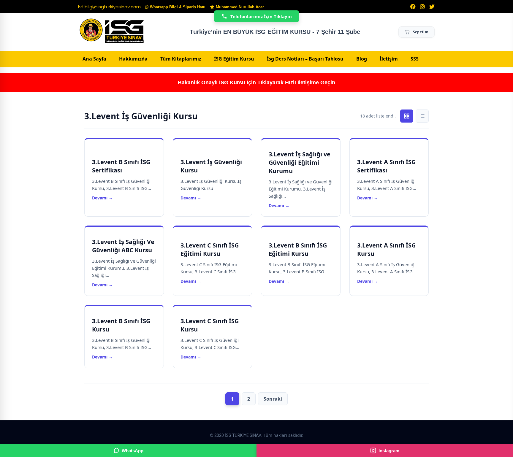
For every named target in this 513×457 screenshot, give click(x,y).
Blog (361, 58)
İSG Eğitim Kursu (234, 58)
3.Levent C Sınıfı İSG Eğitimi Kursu (209, 249)
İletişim (389, 58)
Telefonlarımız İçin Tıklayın (261, 16)
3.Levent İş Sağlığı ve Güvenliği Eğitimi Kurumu (299, 162)
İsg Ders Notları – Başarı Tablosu (305, 58)
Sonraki (273, 399)
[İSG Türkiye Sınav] (111, 31)
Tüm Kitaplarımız (180, 58)
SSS (415, 58)
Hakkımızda (133, 58)
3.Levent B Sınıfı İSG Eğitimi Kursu (298, 249)
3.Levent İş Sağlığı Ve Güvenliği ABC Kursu (123, 246)
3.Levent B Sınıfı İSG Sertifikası (121, 166)
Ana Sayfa (94, 58)
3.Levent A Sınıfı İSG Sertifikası (386, 166)
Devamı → (102, 198)
